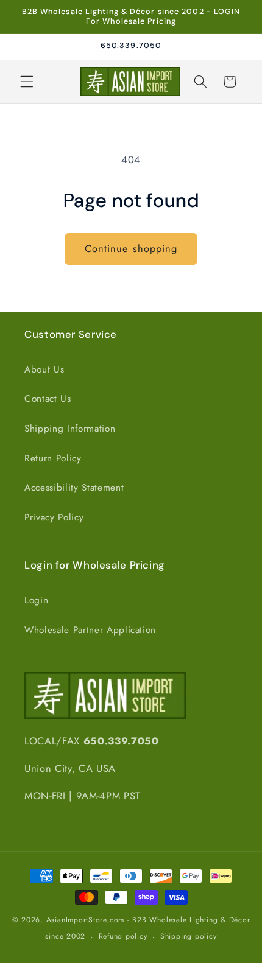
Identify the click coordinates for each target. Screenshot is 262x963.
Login (36, 600)
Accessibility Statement (74, 487)
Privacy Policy (53, 517)
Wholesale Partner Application (90, 630)
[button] (26, 81)
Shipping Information (69, 428)
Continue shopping (131, 248)
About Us (44, 369)
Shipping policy (188, 936)
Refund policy (123, 936)
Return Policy (53, 458)
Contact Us (47, 398)
